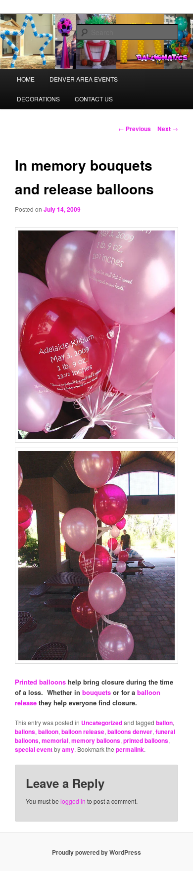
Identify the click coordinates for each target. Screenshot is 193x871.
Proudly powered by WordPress (96, 852)
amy (68, 749)
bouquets (96, 692)
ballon (164, 722)
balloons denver (129, 731)
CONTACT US (94, 98)
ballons (25, 731)
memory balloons (95, 740)
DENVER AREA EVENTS (83, 79)
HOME (26, 79)
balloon (48, 731)
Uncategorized (101, 722)
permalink (130, 749)
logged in (73, 801)
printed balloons (145, 740)
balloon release (82, 731)
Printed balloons (40, 682)
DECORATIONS (38, 98)
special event (33, 749)
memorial (55, 740)
